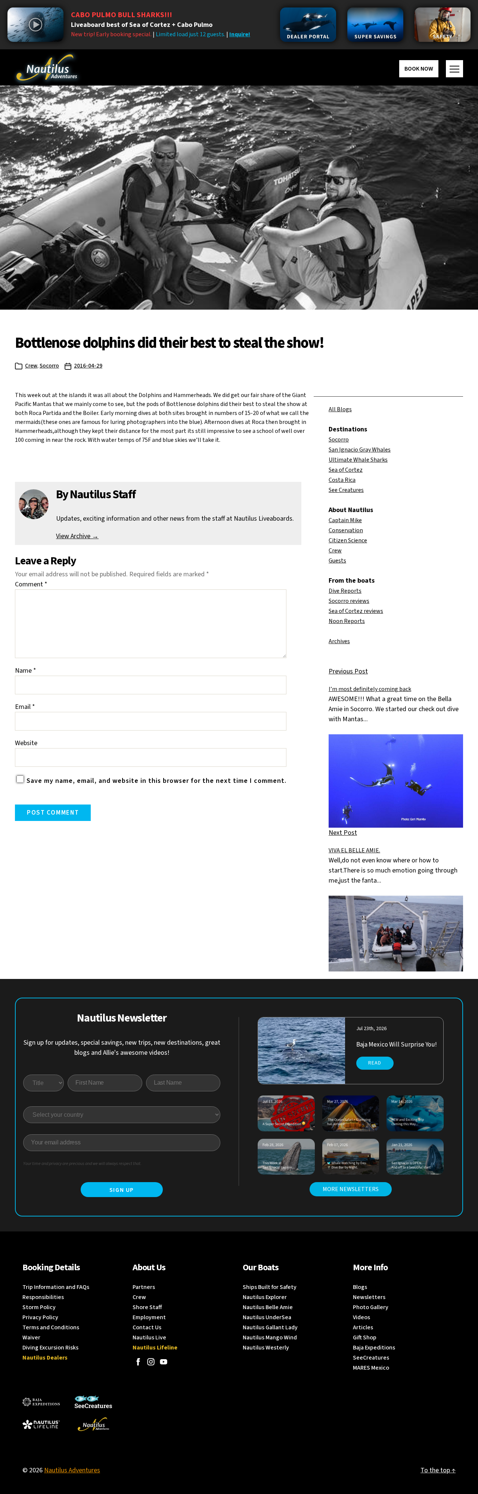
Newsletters (369, 1297)
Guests (337, 561)
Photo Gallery (370, 1307)
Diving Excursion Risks (50, 1347)
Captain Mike (345, 520)
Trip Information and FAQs (55, 1287)
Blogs (360, 1287)
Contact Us (147, 1327)
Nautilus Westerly (266, 1347)
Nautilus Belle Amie (268, 1307)
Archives (339, 641)
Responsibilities (43, 1297)
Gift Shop (364, 1337)
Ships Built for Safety (270, 1287)
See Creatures (346, 490)
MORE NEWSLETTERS (351, 1189)
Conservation (346, 530)
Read (374, 1063)
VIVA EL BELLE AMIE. (354, 850)
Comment (31, 584)
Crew (31, 366)
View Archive (77, 536)
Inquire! (239, 34)
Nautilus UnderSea (267, 1317)
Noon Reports (347, 621)
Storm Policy (39, 1307)
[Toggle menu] (454, 68)
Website (26, 743)
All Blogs (340, 409)
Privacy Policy (40, 1317)
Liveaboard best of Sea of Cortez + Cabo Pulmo (141, 25)
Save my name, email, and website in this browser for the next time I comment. (156, 780)
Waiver (31, 1337)
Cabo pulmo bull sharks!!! (121, 15)
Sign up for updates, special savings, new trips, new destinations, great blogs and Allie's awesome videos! (122, 1047)
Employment (149, 1317)
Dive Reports (345, 591)
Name (25, 670)
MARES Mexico (371, 1368)
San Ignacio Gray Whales (360, 450)
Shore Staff (147, 1307)
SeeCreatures (371, 1358)
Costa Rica (342, 480)
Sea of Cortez (346, 470)
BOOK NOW (418, 69)
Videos (361, 1317)
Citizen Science (348, 540)
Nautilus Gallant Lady (270, 1327)
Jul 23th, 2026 (371, 1028)
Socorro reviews (349, 601)
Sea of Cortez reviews (356, 611)
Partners (144, 1287)
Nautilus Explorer (265, 1297)
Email (25, 707)
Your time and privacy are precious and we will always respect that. (82, 1163)
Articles (363, 1327)
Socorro (49, 366)
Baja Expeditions (374, 1347)
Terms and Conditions (50, 1327)
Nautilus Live (149, 1337)
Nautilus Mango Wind (270, 1337)
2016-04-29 (88, 366)
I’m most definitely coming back (370, 689)
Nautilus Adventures (72, 1470)
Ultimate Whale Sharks (358, 460)
